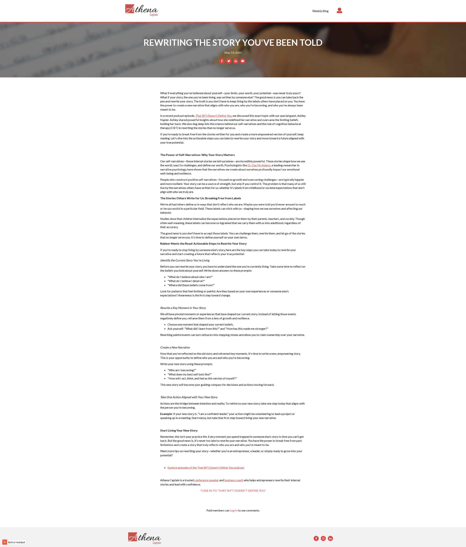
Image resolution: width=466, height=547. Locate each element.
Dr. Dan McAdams (259, 165)
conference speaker (206, 480)
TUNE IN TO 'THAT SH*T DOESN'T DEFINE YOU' (233, 490)
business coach (233, 480)
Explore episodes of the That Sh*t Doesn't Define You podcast (205, 467)
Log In (234, 510)
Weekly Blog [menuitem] (320, 11)
